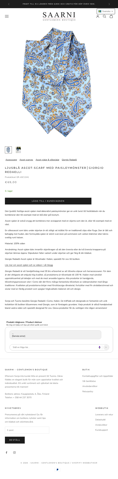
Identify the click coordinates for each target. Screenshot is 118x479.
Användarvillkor (89, 386)
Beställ (14, 440)
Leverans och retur (104, 414)
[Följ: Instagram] (14, 452)
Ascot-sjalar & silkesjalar (47, 159)
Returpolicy (87, 391)
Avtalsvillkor (101, 424)
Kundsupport (101, 429)
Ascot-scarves (26, 159)
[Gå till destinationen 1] (8, 149)
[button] (106, 11)
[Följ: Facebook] (6, 452)
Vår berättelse (89, 381)
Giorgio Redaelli (69, 159)
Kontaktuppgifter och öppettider (97, 376)
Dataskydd (100, 419)
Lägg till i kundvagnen (48, 201)
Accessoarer (11, 159)
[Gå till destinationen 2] (18, 149)
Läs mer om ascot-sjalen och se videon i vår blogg (29, 265)
